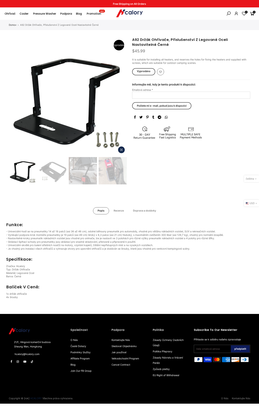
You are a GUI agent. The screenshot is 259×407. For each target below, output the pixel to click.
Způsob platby (161, 369)
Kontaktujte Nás (121, 339)
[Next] (120, 96)
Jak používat (119, 352)
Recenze (119, 210)
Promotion (95, 13)
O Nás (74, 339)
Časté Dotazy (78, 346)
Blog (79, 14)
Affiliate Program (80, 358)
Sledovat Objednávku (124, 346)
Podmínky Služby (80, 352)
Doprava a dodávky (144, 210)
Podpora (66, 14)
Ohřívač (10, 14)
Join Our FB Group (81, 370)
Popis (101, 210)
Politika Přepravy (162, 351)
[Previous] (15, 96)
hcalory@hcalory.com (27, 354)
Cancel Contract (121, 364)
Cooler (24, 14)
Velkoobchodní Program (125, 358)
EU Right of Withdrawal (166, 375)
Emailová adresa (142, 89)
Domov (12, 24)
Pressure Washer (44, 14)
